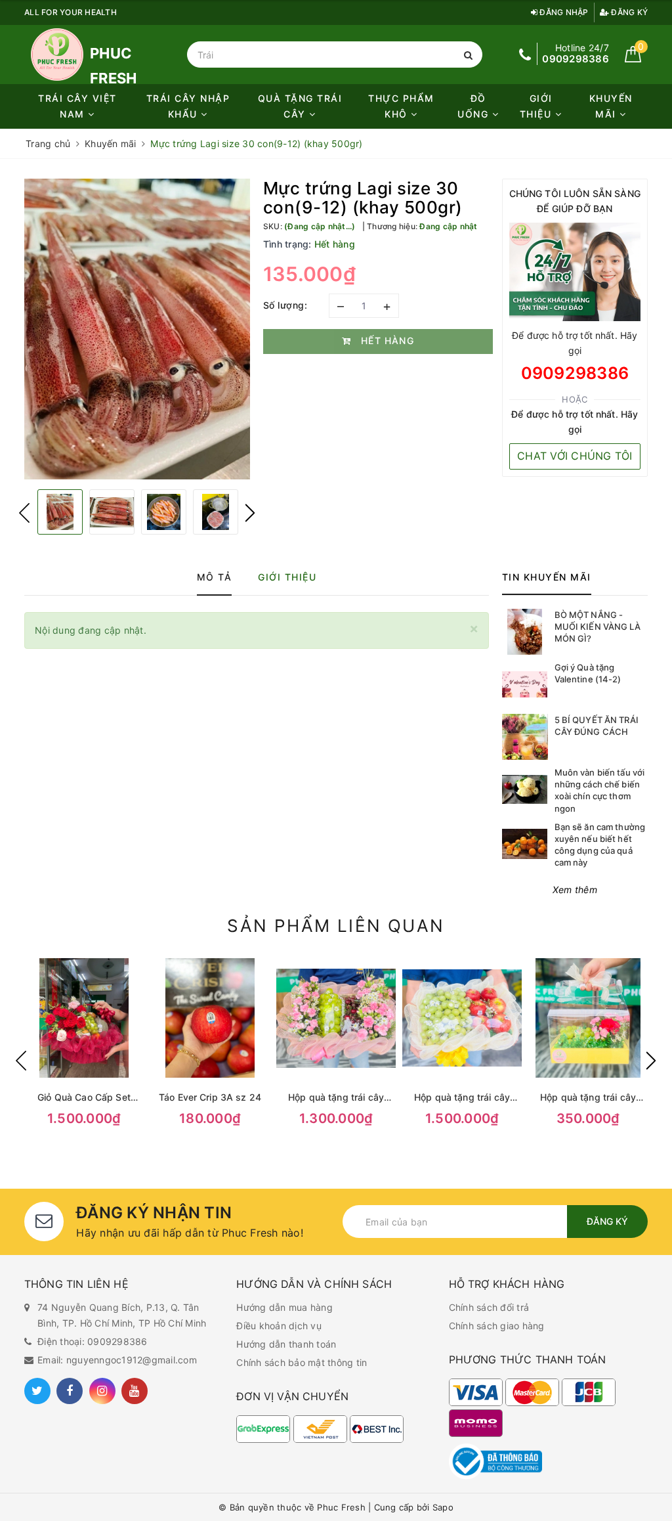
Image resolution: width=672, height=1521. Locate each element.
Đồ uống (474, 106)
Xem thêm (575, 889)
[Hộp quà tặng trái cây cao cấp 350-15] (588, 1018)
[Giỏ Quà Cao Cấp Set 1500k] (84, 1018)
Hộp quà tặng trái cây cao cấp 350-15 (588, 1097)
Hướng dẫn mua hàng (284, 1307)
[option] (137, 329)
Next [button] (250, 513)
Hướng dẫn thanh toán (286, 1344)
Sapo (442, 1507)
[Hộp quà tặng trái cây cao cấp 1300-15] (336, 1018)
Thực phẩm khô (401, 106)
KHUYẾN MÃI (611, 106)
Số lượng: (285, 305)
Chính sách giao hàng (497, 1325)
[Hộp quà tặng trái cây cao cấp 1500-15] (462, 1018)
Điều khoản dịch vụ (279, 1325)
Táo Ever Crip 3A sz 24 (210, 1097)
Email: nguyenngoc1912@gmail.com (117, 1359)
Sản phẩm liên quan (335, 925)
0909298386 (575, 373)
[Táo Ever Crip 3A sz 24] (210, 1018)
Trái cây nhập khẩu (188, 106)
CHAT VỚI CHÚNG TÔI (575, 455)
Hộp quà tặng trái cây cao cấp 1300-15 (336, 1097)
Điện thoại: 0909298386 (92, 1341)
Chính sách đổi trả (489, 1307)
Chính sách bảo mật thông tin (301, 1362)
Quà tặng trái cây (300, 106)
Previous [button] (24, 513)
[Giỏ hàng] (633, 58)
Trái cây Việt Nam (77, 106)
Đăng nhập (563, 12)
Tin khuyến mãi (546, 577)
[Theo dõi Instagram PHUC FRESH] (102, 1391)
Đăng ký (628, 12)
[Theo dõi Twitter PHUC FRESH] (37, 1391)
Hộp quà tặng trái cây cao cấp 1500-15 (462, 1097)
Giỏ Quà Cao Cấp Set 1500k (84, 1097)
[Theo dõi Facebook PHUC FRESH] (69, 1391)
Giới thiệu (537, 106)
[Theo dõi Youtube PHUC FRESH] (134, 1391)
